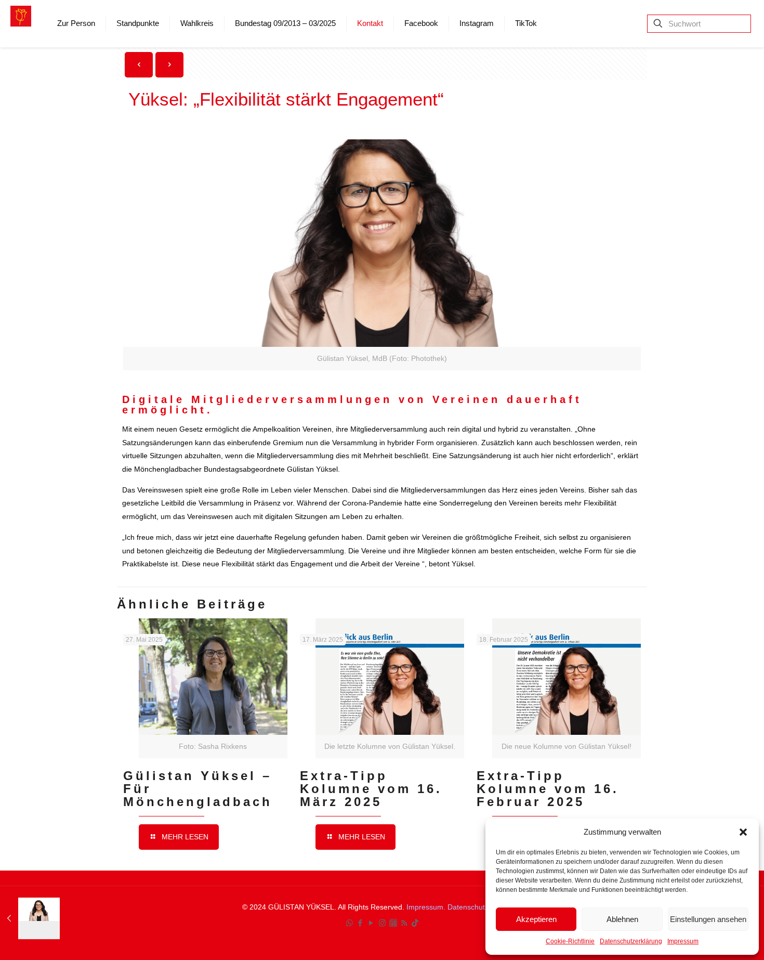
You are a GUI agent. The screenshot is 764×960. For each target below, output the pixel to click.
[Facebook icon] (360, 922)
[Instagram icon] (382, 922)
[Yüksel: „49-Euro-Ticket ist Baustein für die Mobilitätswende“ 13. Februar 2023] (30, 918)
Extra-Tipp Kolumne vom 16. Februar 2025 (548, 789)
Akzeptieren (536, 919)
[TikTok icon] (415, 922)
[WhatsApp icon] (349, 922)
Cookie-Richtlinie (570, 941)
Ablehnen (622, 919)
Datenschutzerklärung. (484, 907)
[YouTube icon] (371, 922)
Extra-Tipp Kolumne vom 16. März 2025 (371, 789)
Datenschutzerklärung (631, 941)
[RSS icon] (404, 922)
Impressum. (426, 907)
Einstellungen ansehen (708, 919)
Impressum (683, 941)
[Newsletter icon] (393, 922)
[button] (743, 832)
